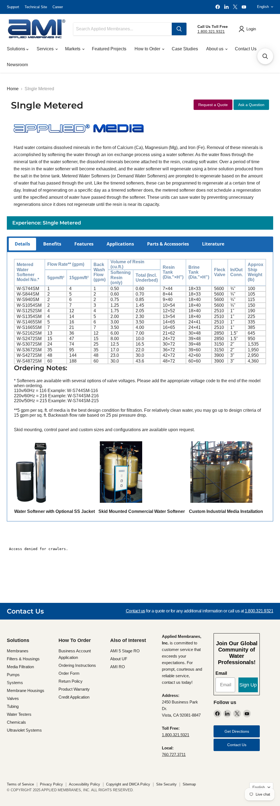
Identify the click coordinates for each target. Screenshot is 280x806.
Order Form (69, 673)
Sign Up (248, 685)
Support (13, 7)
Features (84, 244)
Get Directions (236, 731)
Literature (213, 244)
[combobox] (122, 29)
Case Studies (185, 48)
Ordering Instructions (77, 665)
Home (13, 88)
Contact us (135, 611)
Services (46, 48)
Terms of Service (20, 784)
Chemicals (16, 722)
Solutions (16, 48)
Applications (120, 244)
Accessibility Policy (84, 784)
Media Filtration (20, 666)
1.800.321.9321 (211, 31)
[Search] (179, 29)
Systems (15, 682)
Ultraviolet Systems (24, 730)
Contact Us (245, 48)
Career (57, 7)
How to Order (148, 48)
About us (215, 48)
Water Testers (19, 714)
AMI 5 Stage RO (125, 651)
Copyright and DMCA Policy (128, 784)
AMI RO (117, 666)
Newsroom (17, 64)
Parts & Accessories (168, 244)
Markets (73, 48)
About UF (118, 658)
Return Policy (71, 681)
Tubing (13, 706)
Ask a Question (251, 105)
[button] (265, 56)
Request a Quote (213, 105)
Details (22, 244)
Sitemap (189, 784)
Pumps (13, 674)
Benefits (52, 244)
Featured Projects (109, 48)
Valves (13, 698)
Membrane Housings (25, 690)
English (263, 7)
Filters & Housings (23, 658)
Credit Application (74, 697)
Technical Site (36, 7)
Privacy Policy (51, 784)
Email (221, 673)
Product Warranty (74, 689)
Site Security (166, 784)
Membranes (17, 651)
